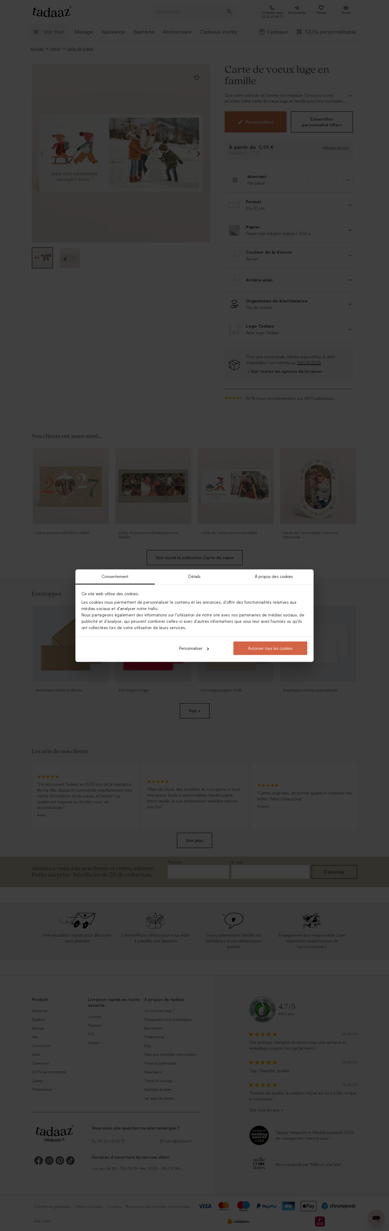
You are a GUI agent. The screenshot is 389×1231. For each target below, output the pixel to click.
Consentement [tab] (115, 576)
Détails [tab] (194, 576)
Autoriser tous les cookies (270, 648)
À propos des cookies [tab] (274, 576)
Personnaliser (190, 648)
